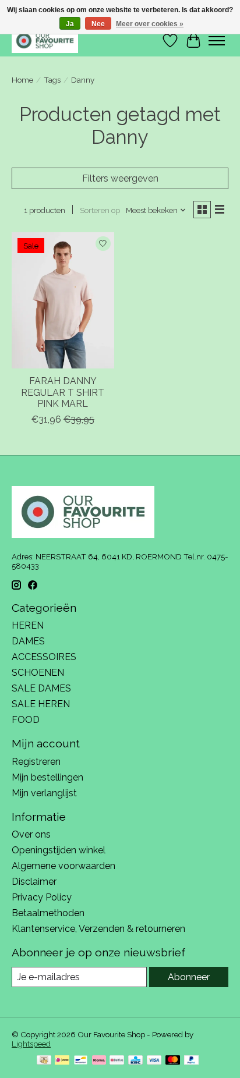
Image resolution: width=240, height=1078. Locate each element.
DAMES (28, 641)
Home (22, 79)
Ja (70, 24)
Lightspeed (31, 1043)
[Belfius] (117, 1060)
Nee (98, 24)
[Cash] (44, 1060)
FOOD (26, 719)
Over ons (31, 834)
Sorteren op (100, 210)
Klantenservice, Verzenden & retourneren (98, 928)
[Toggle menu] (216, 40)
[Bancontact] (80, 1060)
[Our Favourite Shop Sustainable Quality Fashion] (45, 40)
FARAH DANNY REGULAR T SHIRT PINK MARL (62, 392)
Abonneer (189, 977)
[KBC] (135, 1060)
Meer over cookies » (149, 24)
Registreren (36, 761)
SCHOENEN (38, 672)
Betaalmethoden (48, 913)
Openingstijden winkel (58, 850)
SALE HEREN (41, 704)
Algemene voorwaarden (63, 865)
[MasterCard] (173, 1060)
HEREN (28, 625)
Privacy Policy (42, 897)
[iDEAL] (62, 1060)
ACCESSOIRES (44, 656)
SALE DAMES (41, 688)
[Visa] (154, 1060)
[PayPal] (191, 1060)
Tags (52, 79)
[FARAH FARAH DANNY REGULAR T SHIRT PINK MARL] (63, 300)
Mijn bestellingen (47, 777)
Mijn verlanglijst (44, 793)
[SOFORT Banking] (99, 1060)
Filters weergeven (120, 178)
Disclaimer (34, 881)
